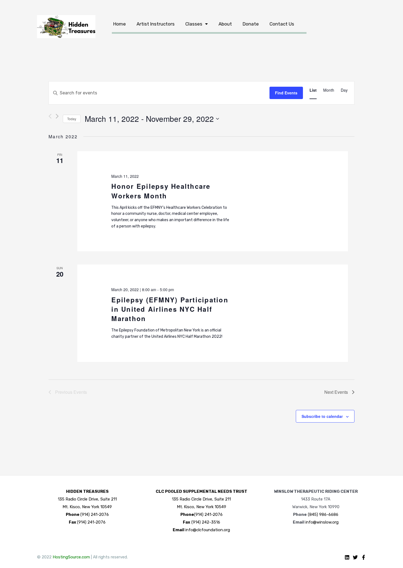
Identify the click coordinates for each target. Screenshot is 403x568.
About (225, 24)
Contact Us (281, 24)
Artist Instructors (156, 24)
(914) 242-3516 (205, 522)
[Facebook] (363, 557)
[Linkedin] (347, 557)
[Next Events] (57, 116)
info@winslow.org (322, 522)
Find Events (286, 92)
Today (71, 118)
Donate (251, 24)
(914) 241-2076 (94, 514)
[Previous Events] (50, 116)
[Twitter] (355, 557)
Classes (193, 24)
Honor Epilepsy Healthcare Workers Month (160, 190)
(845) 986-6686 (323, 514)
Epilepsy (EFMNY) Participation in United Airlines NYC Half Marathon (169, 309)
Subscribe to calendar (322, 416)
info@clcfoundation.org (207, 529)
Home (119, 24)
